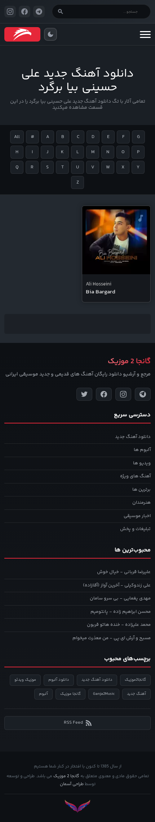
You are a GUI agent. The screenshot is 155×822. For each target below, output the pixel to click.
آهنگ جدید (136, 694)
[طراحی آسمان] (77, 806)
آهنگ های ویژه (135, 476)
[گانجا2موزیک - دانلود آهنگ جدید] (22, 34)
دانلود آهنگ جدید (133, 436)
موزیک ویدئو (25, 680)
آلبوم (43, 694)
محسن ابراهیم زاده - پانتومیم (120, 611)
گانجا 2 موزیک (66, 776)
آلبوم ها (142, 449)
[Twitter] (84, 394)
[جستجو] (60, 11)
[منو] (145, 34)
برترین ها (141, 489)
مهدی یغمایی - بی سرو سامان (120, 598)
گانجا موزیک (70, 694)
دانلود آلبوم (58, 680)
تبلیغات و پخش (135, 529)
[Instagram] (123, 394)
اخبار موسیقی (137, 516)
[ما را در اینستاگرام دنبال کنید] (10, 11)
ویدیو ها (142, 463)
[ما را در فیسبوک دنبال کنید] (24, 11)
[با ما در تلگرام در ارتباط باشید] (39, 11)
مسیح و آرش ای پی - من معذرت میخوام (111, 638)
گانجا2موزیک (135, 680)
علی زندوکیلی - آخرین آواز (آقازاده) (117, 585)
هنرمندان (141, 502)
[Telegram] (143, 394)
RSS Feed (73, 722)
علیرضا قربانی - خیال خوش (124, 572)
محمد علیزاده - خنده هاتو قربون (119, 624)
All (17, 137)
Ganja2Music (104, 694)
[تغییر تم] (50, 34)
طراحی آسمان (72, 784)
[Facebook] (104, 394)
